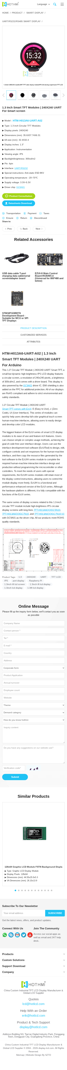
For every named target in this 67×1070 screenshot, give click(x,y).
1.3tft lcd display (35, 588)
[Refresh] (33, 768)
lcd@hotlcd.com (33, 1004)
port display (18, 581)
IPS (6, 581)
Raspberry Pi (35, 581)
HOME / (6, 13)
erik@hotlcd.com (33, 1015)
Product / (18, 13)
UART (43, 577)
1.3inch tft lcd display (40, 584)
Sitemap (20, 1055)
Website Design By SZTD (38, 1055)
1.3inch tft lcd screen (14, 584)
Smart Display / (35, 13)
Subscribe (55, 913)
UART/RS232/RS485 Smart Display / (22, 21)
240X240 (31, 577)
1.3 (20, 577)
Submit (15, 777)
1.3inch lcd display (13, 588)
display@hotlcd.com (33, 1027)
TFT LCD (56, 577)
